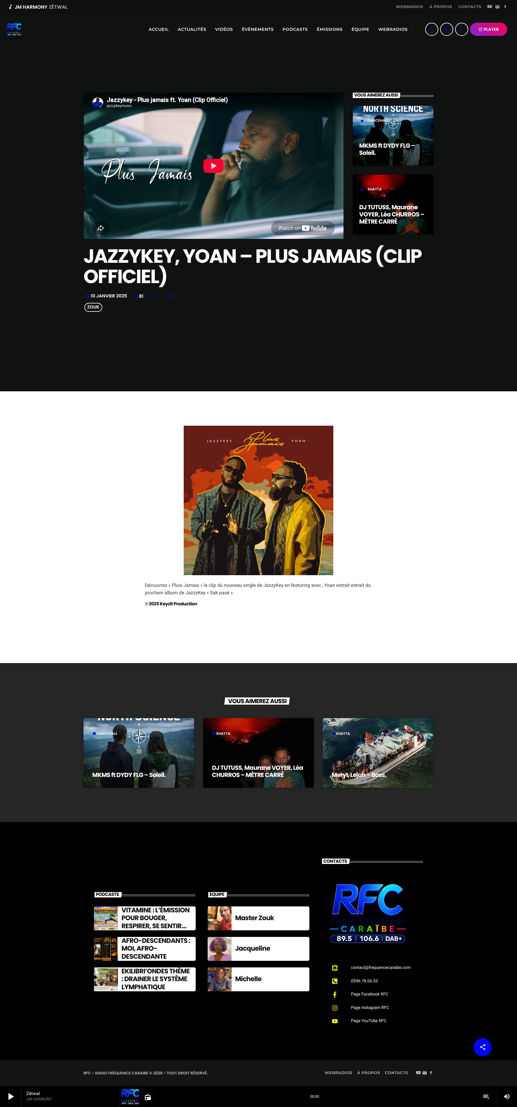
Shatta (374, 189)
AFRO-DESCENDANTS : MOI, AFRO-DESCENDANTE (155, 948)
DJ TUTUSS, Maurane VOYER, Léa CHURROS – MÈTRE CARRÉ (391, 214)
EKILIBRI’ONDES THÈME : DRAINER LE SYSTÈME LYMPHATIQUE (155, 979)
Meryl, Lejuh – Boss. (359, 775)
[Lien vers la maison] (14, 29)
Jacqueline (252, 948)
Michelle (248, 979)
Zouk (93, 307)
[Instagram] (497, 7)
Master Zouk (254, 918)
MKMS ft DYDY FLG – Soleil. (387, 149)
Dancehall (377, 120)
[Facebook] (505, 7)
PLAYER (488, 29)
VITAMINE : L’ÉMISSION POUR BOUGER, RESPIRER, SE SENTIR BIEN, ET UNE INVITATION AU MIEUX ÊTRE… (155, 930)
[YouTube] (489, 7)
